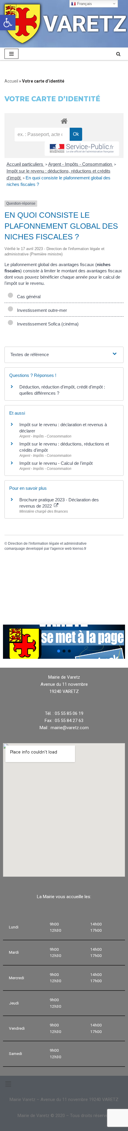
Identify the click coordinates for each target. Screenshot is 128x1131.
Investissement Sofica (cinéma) (47, 323)
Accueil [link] (11, 81)
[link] (7, 22)
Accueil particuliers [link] (25, 164)
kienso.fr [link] (79, 548)
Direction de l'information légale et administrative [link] (47, 543)
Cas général (27, 296)
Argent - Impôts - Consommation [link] (80, 164)
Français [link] (84, 3)
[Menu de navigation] (11, 54)
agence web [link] (62, 548)
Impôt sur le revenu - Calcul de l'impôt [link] (56, 463)
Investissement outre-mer (41, 310)
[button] (58, 651)
